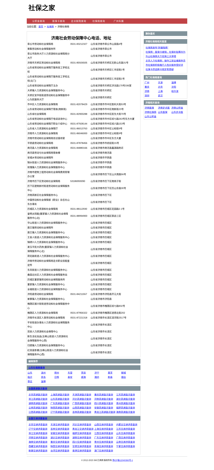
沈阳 (173, 87)
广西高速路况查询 (81, 403)
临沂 (30, 377)
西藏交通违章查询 (38, 446)
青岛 (43, 377)
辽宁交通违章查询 (38, 429)
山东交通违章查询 (125, 433)
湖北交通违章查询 (59, 437)
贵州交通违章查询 (103, 442)
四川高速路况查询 (103, 403)
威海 (83, 377)
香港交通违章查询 (81, 450)
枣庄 (30, 381)
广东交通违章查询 (103, 437)
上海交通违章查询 (103, 429)
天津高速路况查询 (81, 394)
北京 (160, 87)
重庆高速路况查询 (103, 394)
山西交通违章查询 (103, 424)
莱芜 (110, 372)
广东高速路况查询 (59, 403)
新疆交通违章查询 (38, 450)
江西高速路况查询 (38, 412)
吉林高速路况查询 (81, 412)
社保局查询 (98, 21)
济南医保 (149, 107)
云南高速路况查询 (38, 407)
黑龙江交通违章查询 (82, 429)
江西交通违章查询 (103, 433)
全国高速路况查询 (37, 388)
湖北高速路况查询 (125, 399)
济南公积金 (177, 107)
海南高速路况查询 (125, 412)
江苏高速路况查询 (125, 394)
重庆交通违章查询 (59, 442)
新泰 (110, 377)
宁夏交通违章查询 (125, 446)
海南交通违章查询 (38, 442)
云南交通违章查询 (125, 442)
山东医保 (162, 112)
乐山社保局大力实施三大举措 (161, 56)
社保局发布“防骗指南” (157, 47)
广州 (147, 82)
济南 (147, 91)
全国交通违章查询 (37, 418)
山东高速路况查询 (59, 399)
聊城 (123, 372)
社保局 (50, 26)
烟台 (123, 377)
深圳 (147, 95)
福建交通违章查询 (81, 433)
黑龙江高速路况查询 (104, 412)
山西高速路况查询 (81, 407)
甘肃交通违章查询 (81, 446)
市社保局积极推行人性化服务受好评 (164, 65)
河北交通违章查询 (81, 424)
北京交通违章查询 (38, 424)
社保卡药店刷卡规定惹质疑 (160, 69)
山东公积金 (150, 116)
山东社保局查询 (36, 367)
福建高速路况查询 (125, 407)
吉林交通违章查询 (59, 429)
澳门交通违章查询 (103, 450)
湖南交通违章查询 (81, 437)
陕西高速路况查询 (59, 407)
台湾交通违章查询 (59, 450)
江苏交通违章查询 (125, 429)
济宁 (96, 372)
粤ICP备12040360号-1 (122, 460)
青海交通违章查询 (103, 446)
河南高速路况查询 (103, 399)
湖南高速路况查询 (38, 403)
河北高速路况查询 (81, 399)
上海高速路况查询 (59, 394)
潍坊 (96, 377)
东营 (70, 372)
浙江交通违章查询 (38, 433)
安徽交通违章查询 (59, 433)
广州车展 (119, 21)
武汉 (160, 95)
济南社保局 (150, 112)
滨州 (43, 372)
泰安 (70, 377)
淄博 (43, 381)
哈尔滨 (174, 91)
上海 (160, 91)
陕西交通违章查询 (59, 446)
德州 (56, 372)
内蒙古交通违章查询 (126, 424)
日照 (56, 377)
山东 (30, 372)
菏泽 (83, 372)
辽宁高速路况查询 (59, 412)
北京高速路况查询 (38, 394)
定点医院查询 (78, 21)
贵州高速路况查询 (125, 403)
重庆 (147, 87)
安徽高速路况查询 (103, 407)
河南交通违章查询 (38, 437)
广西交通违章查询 (125, 437)
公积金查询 (38, 21)
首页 (40, 26)
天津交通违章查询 (59, 424)
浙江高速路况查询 (38, 399)
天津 (160, 82)
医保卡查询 (58, 21)
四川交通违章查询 (81, 442)
